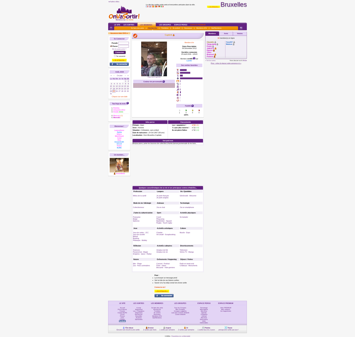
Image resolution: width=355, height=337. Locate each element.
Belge (135, 219)
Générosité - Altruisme (188, 196)
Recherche (152, 28)
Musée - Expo (185, 233)
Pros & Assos (122, 309)
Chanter (159, 233)
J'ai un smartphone (187, 207)
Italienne (136, 221)
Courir (158, 217)
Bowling (136, 238)
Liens (122, 318)
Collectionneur (138, 207)
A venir (138, 308)
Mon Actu (204, 311)
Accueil (122, 308)
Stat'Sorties (139, 319)
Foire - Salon (161, 266)
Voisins (240, 34)
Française (136, 217)
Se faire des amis (137, 28)
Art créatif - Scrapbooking (165, 235)
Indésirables (204, 323)
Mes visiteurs (225, 309)
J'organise (204, 314)
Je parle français (162, 196)
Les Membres (146, 25)
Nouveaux (188, 28)
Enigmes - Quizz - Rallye (142, 254)
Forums (122, 311)
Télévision (183, 250)
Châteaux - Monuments (188, 266)
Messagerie (204, 309)
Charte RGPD (122, 313)
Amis (226, 34)
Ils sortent (176, 28)
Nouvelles (138, 316)
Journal (203, 316)
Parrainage (204, 308)
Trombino (164, 28)
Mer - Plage (137, 264)
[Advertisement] (196, 14)
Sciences (136, 250)
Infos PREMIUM (225, 308)
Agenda (203, 313)
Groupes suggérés (180, 311)
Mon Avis (204, 318)
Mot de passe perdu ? (119, 49)
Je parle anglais (162, 198)
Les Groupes (165, 25)
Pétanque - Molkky (140, 240)
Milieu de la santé (139, 196)
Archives (139, 318)
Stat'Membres (216, 28)
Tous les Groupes (180, 308)
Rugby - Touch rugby (164, 223)
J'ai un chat (160, 207)
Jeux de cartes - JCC (141, 233)
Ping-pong (160, 219)
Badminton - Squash (164, 221)
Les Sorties (128, 25)
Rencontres (204, 319)
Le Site (117, 25)
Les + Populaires (138, 311)
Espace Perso (180, 25)
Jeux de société (139, 235)
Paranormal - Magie (140, 252)
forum (245, 60)
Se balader (184, 217)
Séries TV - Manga (187, 252)
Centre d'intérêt (180, 314)
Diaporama (138, 313)
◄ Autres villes (113, 2)
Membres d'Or (201, 28)
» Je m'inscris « (213, 6)
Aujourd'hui (138, 309)
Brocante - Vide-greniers (165, 268)
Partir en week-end (187, 264)
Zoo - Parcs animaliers (141, 266)
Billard (135, 236)
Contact (122, 319)
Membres (212, 34)
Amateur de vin (162, 252)
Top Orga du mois (119, 104)
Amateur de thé (162, 250)
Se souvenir (120, 56)
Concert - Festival (163, 264)
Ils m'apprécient (225, 311)
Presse (122, 316)
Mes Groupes (180, 309)
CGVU (122, 314)
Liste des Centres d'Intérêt (180, 313)
